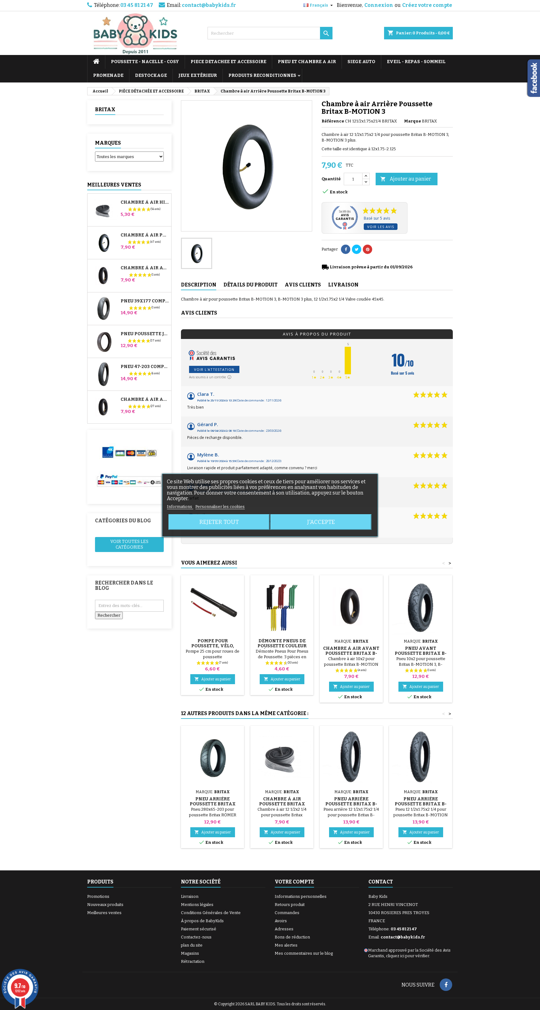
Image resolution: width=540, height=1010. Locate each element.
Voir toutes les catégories (129, 544)
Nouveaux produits (105, 904)
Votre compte (294, 882)
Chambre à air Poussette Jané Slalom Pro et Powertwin (145, 235)
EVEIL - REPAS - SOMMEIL (416, 61)
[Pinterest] (367, 249)
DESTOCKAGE (151, 75)
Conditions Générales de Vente (211, 912)
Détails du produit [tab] (250, 285)
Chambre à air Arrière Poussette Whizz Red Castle (145, 399)
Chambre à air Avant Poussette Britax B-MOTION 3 (351, 653)
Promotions (98, 896)
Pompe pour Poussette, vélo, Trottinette (212, 646)
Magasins (190, 953)
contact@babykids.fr (209, 5)
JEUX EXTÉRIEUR (197, 75)
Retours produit (290, 904)
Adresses (284, 929)
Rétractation (192, 961)
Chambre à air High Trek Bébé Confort (145, 202)
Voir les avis (380, 226)
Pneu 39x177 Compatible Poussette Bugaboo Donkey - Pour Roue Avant (145, 301)
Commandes (287, 912)
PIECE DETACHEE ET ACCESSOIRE (228, 61)
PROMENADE (108, 75)
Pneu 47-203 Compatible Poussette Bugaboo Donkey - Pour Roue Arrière (145, 366)
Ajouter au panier (405, 179)
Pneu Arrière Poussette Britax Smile (213, 804)
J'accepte (321, 522)
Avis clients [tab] (303, 285)
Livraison (189, 896)
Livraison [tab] (343, 285)
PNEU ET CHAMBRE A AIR (307, 61)
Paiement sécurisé (198, 929)
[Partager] (345, 249)
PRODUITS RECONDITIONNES (262, 75)
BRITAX (105, 109)
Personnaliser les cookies (220, 506)
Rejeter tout (219, 522)
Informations (180, 506)
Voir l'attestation (214, 369)
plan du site (191, 945)
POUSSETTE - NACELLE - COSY (145, 61)
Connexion (378, 5)
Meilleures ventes (104, 912)
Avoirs (281, 920)
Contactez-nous (196, 937)
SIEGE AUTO (361, 61)
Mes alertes (286, 945)
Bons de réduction (292, 937)
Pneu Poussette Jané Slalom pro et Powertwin (145, 333)
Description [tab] (198, 285)
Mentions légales (197, 904)
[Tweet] (356, 249)
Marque (412, 121)
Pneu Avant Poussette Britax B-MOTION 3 (421, 653)
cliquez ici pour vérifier (407, 955)
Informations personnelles (301, 896)
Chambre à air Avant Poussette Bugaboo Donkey (145, 268)
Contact (380, 882)
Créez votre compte (427, 5)
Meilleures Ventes (114, 185)
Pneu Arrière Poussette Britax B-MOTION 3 (351, 804)
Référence (333, 121)
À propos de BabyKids (202, 920)
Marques (108, 143)
